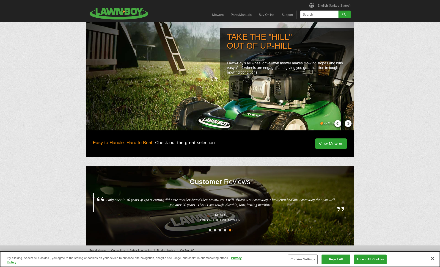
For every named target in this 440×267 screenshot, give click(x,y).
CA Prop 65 (187, 250)
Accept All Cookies (370, 259)
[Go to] (344, 14)
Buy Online (267, 15)
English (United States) (333, 5)
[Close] (433, 258)
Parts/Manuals (241, 15)
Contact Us (118, 250)
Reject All (336, 259)
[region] (220, 259)
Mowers (218, 15)
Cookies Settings (303, 259)
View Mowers (331, 143)
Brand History (97, 250)
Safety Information (141, 250)
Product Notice (166, 250)
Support (287, 15)
